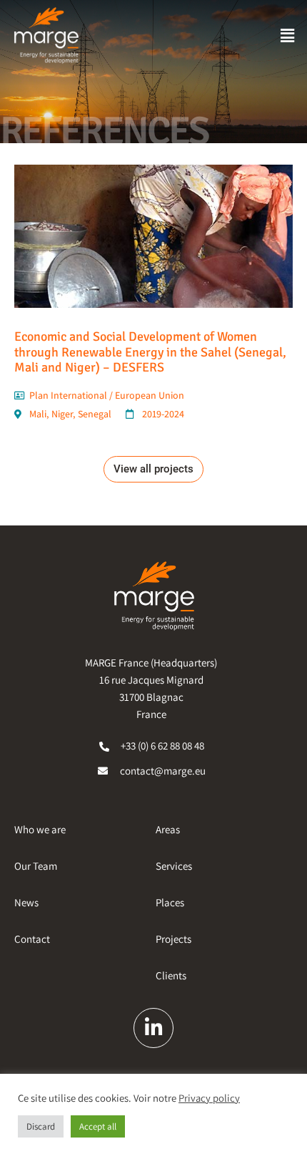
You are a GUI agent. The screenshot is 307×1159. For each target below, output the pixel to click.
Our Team (35, 866)
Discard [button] (40, 1126)
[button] (288, 35)
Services (174, 866)
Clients (171, 975)
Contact (32, 939)
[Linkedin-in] (153, 1028)
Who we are (40, 829)
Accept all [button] (97, 1126)
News (26, 902)
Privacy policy (209, 1098)
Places (170, 902)
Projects (173, 939)
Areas (168, 829)
